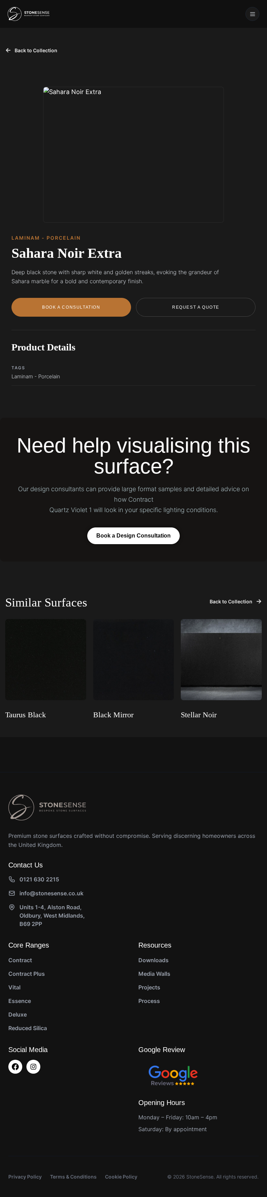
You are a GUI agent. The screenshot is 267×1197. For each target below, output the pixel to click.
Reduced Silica (27, 1028)
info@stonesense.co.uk (51, 893)
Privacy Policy (25, 1177)
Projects (149, 987)
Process (149, 1000)
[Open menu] (252, 14)
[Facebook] (15, 1067)
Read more (21, 732)
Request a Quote (195, 307)
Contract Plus (26, 973)
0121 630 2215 (39, 879)
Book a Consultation (71, 307)
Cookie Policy (121, 1177)
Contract (20, 960)
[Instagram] (33, 1067)
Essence (19, 1000)
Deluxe (17, 1014)
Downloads (153, 960)
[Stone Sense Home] (28, 14)
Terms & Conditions (73, 1177)
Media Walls (154, 973)
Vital (14, 987)
